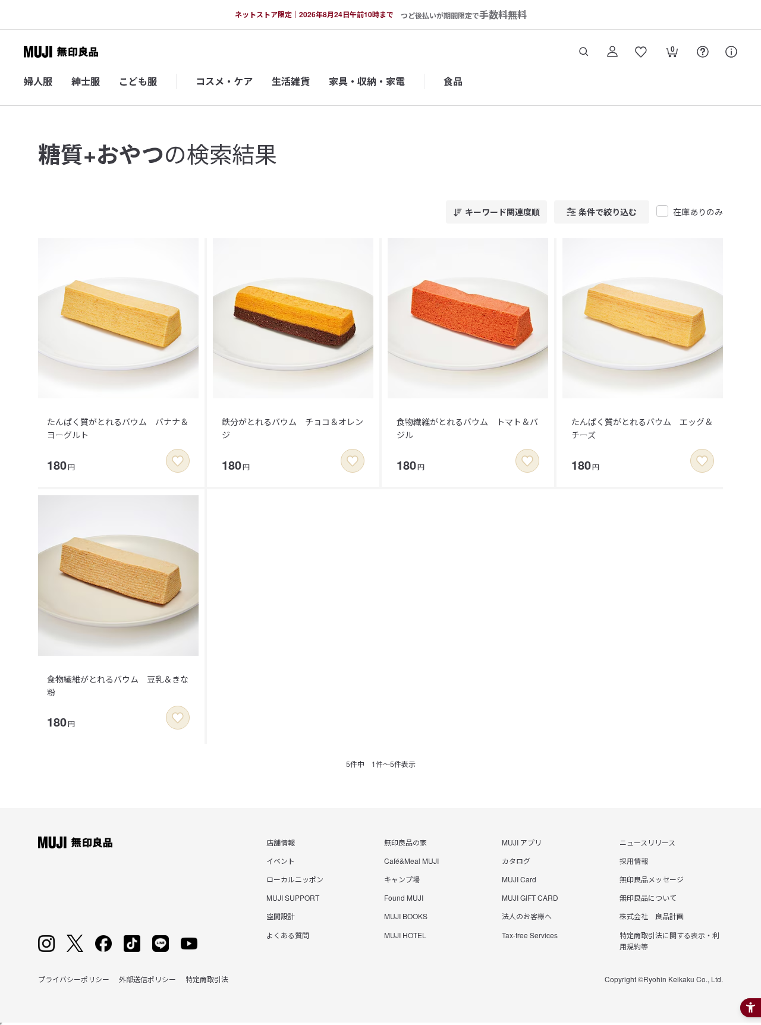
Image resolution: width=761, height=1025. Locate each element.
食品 (453, 81)
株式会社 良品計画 (652, 916)
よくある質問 (287, 935)
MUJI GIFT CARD (530, 897)
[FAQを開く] (703, 52)
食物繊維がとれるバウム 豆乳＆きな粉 (117, 685)
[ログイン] (612, 52)
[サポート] (731, 52)
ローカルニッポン (294, 879)
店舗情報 (280, 842)
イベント (280, 861)
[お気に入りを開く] (641, 52)
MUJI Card (519, 879)
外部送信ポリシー (147, 979)
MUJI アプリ (522, 842)
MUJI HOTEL (405, 935)
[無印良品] (75, 842)
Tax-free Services (530, 935)
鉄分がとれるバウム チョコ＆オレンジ (292, 428)
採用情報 (634, 861)
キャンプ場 (402, 879)
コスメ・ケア (224, 81)
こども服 (138, 81)
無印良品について (648, 897)
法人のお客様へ (527, 916)
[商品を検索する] (584, 52)
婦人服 (38, 81)
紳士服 (85, 81)
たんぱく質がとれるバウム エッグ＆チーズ (642, 428)
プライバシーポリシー (73, 979)
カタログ (516, 861)
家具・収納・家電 (367, 81)
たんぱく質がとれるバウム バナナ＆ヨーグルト (117, 428)
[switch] (178, 461)
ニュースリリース (647, 842)
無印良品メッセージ (652, 879)
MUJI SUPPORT (292, 897)
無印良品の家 (405, 842)
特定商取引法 (206, 979)
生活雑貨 (291, 81)
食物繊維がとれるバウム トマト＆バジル (467, 428)
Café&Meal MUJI (411, 861)
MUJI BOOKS (405, 916)
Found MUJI (403, 897)
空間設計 (280, 916)
